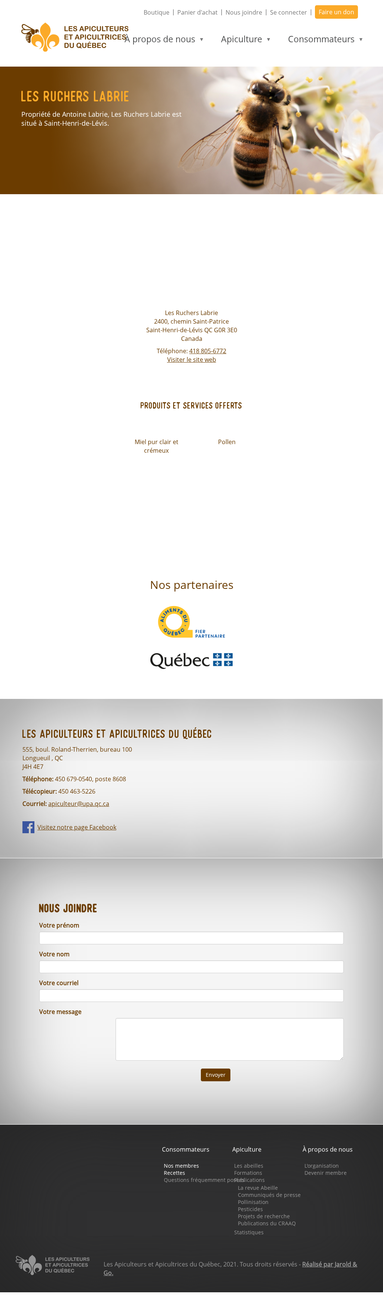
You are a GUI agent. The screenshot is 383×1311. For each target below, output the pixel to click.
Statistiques (249, 1232)
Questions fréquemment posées (204, 1179)
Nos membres (181, 1165)
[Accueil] (78, 37)
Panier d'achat (197, 12)
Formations (248, 1172)
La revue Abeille (258, 1187)
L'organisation (321, 1165)
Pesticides (250, 1209)
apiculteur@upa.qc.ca (78, 804)
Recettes (174, 1172)
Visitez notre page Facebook (76, 827)
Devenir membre (325, 1172)
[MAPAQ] (191, 660)
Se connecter (288, 12)
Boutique (156, 12)
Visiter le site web (191, 359)
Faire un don (336, 12)
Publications (249, 1179)
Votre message (60, 1012)
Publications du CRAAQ (267, 1223)
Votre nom (54, 954)
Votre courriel (59, 983)
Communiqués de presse (269, 1194)
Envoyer (216, 1074)
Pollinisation (253, 1201)
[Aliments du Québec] (191, 621)
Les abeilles (248, 1165)
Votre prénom (59, 925)
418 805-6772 (207, 351)
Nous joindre (244, 12)
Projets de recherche (264, 1216)
